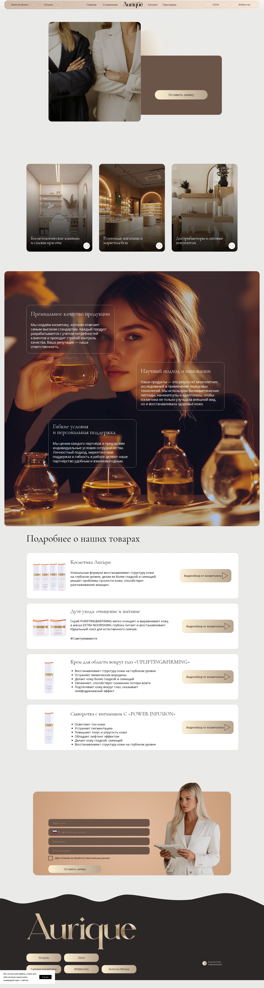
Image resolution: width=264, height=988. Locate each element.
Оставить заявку (75, 869)
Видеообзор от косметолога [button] (205, 727)
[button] (227, 727)
